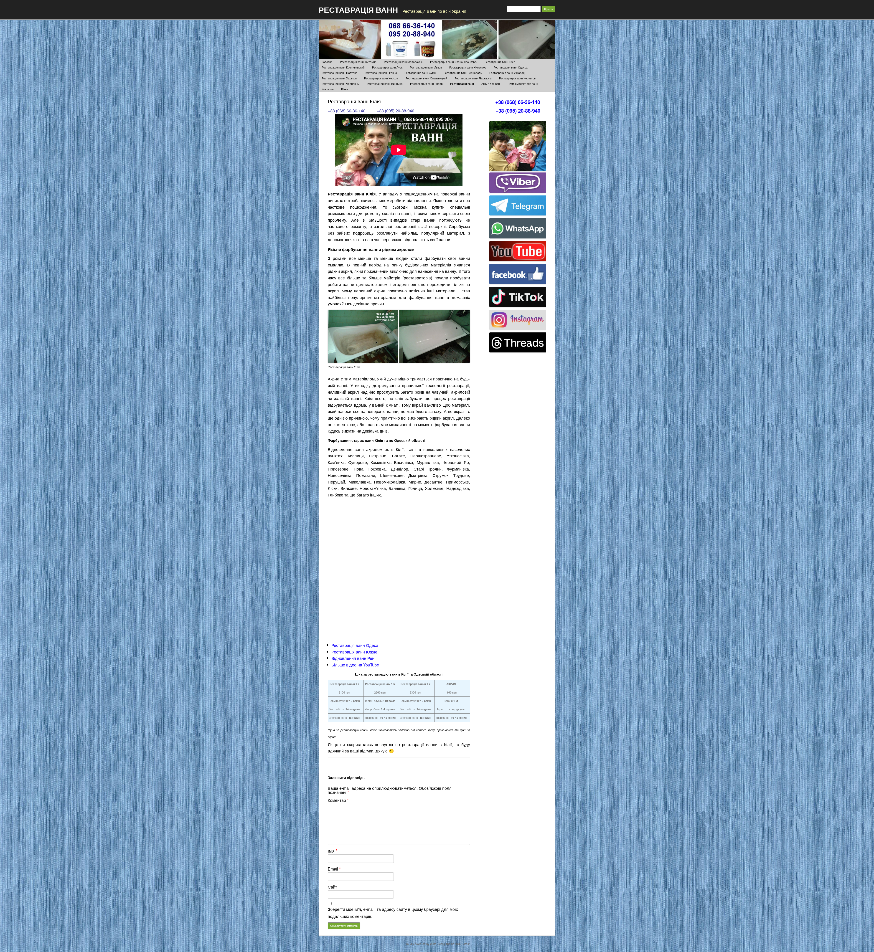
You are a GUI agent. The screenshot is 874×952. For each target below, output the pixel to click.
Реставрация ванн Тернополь (463, 73)
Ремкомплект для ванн (523, 84)
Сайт (332, 887)
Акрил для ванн (491, 84)
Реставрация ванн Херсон (381, 78)
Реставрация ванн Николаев (467, 67)
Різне (344, 89)
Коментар (338, 800)
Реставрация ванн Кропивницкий (343, 67)
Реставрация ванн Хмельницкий (426, 78)
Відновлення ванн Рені (353, 658)
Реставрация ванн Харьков (339, 78)
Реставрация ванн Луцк (387, 67)
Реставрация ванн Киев (500, 62)
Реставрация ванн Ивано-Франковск (453, 62)
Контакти (328, 89)
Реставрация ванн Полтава (339, 73)
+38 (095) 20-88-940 (395, 111)
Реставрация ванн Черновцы (340, 84)
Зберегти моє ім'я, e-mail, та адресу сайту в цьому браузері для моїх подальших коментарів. (393, 912)
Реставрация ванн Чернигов (517, 78)
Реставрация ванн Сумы (420, 73)
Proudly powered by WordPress (424, 944)
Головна (327, 62)
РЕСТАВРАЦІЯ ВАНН (358, 9)
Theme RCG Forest (458, 944)
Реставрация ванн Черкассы (473, 78)
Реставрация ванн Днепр (426, 84)
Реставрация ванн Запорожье (403, 62)
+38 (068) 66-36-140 (346, 111)
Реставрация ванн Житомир (358, 62)
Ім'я (332, 851)
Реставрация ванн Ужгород (507, 73)
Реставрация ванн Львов (426, 67)
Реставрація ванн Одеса (354, 645)
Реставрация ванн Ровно (381, 73)
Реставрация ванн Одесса (511, 67)
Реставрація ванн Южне (354, 652)
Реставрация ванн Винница (385, 84)
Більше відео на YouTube (355, 665)
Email (334, 869)
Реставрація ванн (462, 84)
